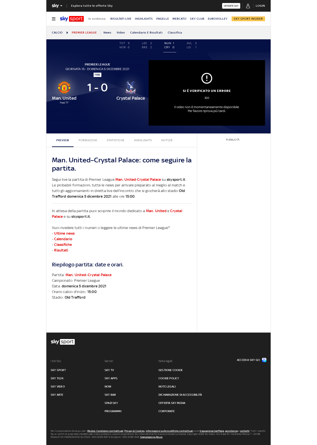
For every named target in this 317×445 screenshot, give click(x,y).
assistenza (231, 430)
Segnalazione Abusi (151, 437)
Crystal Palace (149, 179)
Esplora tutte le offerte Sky (92, 5)
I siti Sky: (56, 361)
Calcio (57, 32)
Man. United (125, 179)
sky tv (109, 370)
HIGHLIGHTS (144, 18)
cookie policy (168, 378)
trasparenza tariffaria (212, 430)
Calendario (63, 239)
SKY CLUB (197, 18)
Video (121, 32)
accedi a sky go (248, 360)
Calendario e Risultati (146, 32)
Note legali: (165, 361)
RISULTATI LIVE (121, 18)
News (107, 32)
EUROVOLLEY (218, 18)
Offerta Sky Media (171, 403)
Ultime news (64, 233)
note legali (167, 386)
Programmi (113, 411)
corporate (166, 411)
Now (108, 386)
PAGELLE (162, 18)
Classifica (175, 32)
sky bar (110, 394)
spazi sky (111, 403)
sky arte (57, 394)
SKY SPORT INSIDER (248, 18)
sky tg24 (57, 378)
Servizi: (109, 361)
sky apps (111, 378)
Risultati (61, 250)
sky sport (58, 370)
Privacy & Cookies (134, 430)
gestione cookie (170, 370)
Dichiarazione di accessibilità (180, 394)
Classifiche (63, 244)
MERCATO (180, 18)
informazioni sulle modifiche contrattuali (169, 430)
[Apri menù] (53, 19)
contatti (245, 430)
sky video (58, 386)
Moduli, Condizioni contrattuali (105, 430)
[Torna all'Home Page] (72, 19)
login (260, 5)
